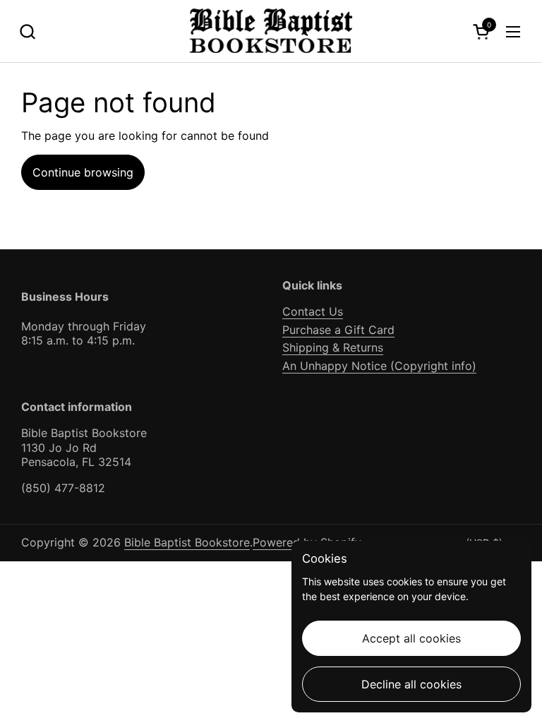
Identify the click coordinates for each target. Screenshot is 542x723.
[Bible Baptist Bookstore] (271, 31)
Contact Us (312, 311)
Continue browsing (82, 172)
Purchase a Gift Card (338, 330)
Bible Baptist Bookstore (187, 542)
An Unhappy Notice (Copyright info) (379, 366)
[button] (27, 31)
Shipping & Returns (332, 347)
